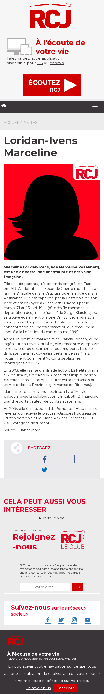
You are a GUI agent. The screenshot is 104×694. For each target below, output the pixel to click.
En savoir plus (38, 688)
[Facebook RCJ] (47, 620)
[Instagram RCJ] (73, 620)
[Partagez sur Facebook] (45, 459)
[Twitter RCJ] (60, 620)
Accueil (12, 122)
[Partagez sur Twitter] (44, 469)
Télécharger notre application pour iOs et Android (41, 655)
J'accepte (66, 688)
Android (57, 63)
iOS (40, 63)
